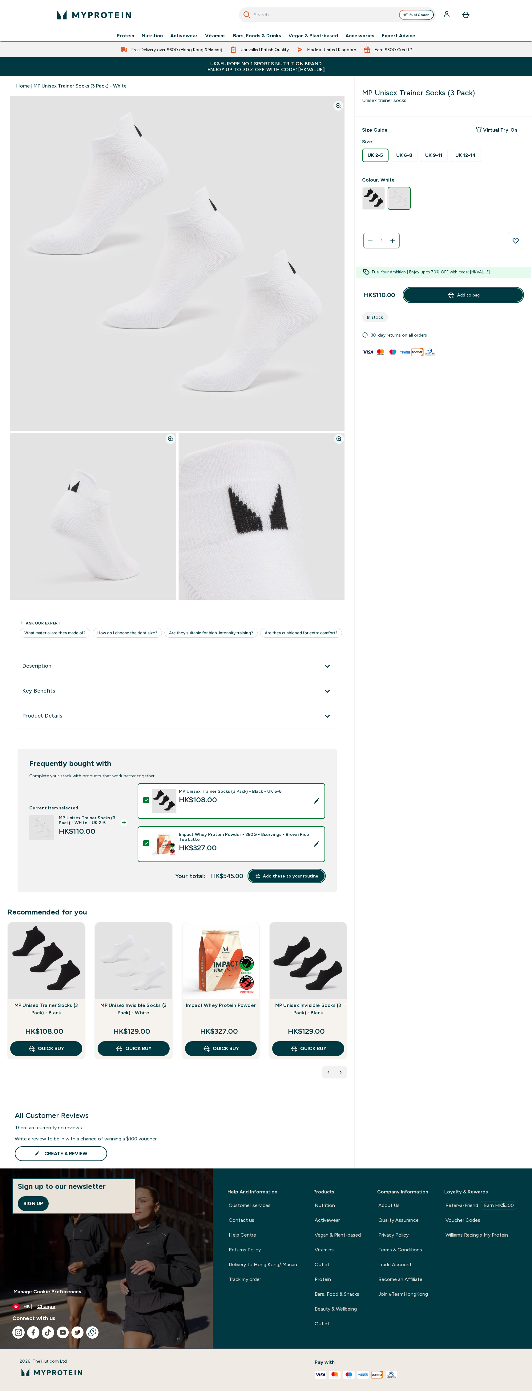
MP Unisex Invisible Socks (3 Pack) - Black (308, 1009)
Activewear (184, 35)
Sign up (33, 1203)
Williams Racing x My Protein (476, 1235)
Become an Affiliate (400, 1279)
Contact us (241, 1220)
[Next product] (341, 1072)
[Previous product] (328, 1072)
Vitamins (215, 35)
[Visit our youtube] (63, 1332)
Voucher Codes (462, 1220)
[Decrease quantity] (370, 240)
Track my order (245, 1279)
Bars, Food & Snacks (337, 1294)
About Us (389, 1205)
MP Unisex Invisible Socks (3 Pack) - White (133, 1009)
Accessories (359, 35)
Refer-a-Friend (479, 1205)
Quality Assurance (398, 1220)
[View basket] (466, 15)
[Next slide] (346, 1004)
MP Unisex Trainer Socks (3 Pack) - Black (46, 1009)
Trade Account (395, 1264)
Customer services (250, 1205)
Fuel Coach (419, 15)
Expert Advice (398, 35)
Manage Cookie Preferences (47, 1291)
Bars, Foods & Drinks (257, 35)
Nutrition (152, 35)
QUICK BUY (51, 1048)
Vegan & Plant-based (313, 35)
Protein (125, 35)
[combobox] (337, 14)
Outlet (322, 1264)
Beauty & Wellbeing (336, 1308)
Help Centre (242, 1235)
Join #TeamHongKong (403, 1294)
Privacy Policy (393, 1235)
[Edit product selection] (316, 801)
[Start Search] (247, 14)
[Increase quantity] (392, 240)
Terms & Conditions (400, 1249)
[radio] (375, 155)
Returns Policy (245, 1249)
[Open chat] (92, 1332)
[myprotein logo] (94, 15)
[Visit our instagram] (18, 1332)
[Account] (447, 14)
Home (23, 85)
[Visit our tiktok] (48, 1332)
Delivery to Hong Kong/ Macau (263, 1264)
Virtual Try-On (500, 130)
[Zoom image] (338, 106)
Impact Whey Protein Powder (221, 1005)
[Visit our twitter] (77, 1332)
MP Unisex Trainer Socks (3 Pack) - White (80, 85)
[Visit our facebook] (33, 1332)
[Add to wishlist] (515, 240)
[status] (381, 240)
